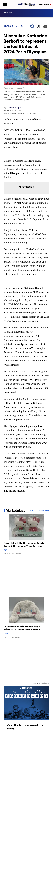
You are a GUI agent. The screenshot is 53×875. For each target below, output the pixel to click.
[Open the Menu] (5, 4)
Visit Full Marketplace (39, 510)
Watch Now (44, 4)
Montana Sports (15, 107)
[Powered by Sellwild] (45, 683)
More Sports (13, 25)
